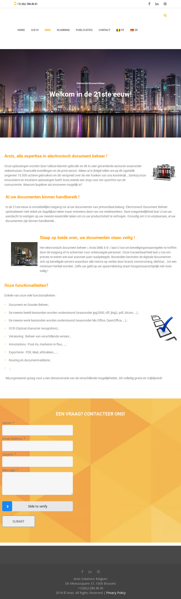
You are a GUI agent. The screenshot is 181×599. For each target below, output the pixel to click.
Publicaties (84, 30)
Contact (104, 30)
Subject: (9, 454)
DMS (48, 30)
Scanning (63, 30)
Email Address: (14, 438)
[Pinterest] (165, 4)
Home (21, 30)
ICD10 (35, 30)
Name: (8, 423)
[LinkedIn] (156, 4)
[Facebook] (149, 4)
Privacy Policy (116, 593)
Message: (10, 470)
